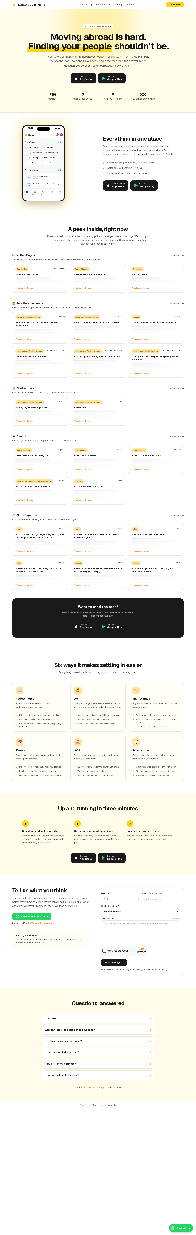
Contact (130, 4)
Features (101, 4)
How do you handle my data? (98, 1075)
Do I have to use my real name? (98, 1041)
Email (151, 894)
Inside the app (85, 4)
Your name (106, 894)
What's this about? (110, 906)
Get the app (175, 4)
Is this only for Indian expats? (98, 1053)
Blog (119, 4)
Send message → (114, 962)
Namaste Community (28, 4)
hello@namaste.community (40, 923)
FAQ (111, 4)
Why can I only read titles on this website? (98, 1030)
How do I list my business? (98, 1064)
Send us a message (94, 1087)
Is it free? (98, 1019)
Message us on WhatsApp (34, 916)
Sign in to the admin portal (104, 1105)
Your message (108, 918)
